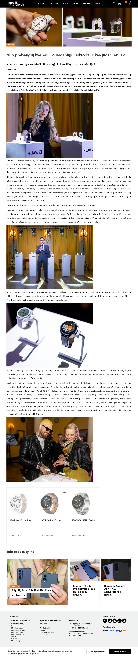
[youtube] (119, 621)
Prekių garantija (17, 632)
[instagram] (110, 621)
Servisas (14, 637)
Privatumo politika (17, 626)
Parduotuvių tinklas (47, 632)
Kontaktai (43, 626)
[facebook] (105, 621)
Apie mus (43, 624)
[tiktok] (124, 621)
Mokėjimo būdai (17, 628)
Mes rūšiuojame (17, 641)
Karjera (42, 630)
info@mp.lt (89, 633)
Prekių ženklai (45, 628)
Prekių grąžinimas (17, 634)
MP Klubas (44, 634)
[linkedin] (114, 621)
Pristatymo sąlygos (18, 630)
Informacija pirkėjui (18, 624)
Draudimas (15, 639)
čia (71, 651)
